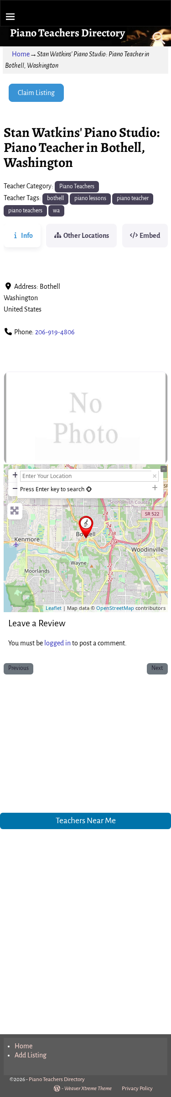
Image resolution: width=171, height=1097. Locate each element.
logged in (57, 643)
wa (56, 210)
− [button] (15, 488)
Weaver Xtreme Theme (88, 1089)
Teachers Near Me (86, 820)
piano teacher (133, 198)
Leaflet (54, 607)
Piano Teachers (76, 186)
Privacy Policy (137, 1089)
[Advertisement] (86, 745)
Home (21, 54)
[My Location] (89, 489)
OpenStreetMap (115, 607)
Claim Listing (36, 92)
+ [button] (15, 474)
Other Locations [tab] (86, 235)
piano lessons (90, 198)
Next (157, 668)
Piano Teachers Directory (67, 32)
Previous (18, 668)
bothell (55, 198)
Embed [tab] (150, 235)
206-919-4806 (55, 332)
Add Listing (31, 1055)
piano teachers (25, 210)
